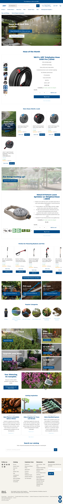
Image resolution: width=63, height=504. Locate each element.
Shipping (26, 473)
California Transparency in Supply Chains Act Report (39, 496)
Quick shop (21, 134)
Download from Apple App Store (31, 40)
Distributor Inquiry (28, 474)
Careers (14, 497)
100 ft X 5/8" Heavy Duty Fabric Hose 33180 (53, 126)
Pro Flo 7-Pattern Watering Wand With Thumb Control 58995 (21, 260)
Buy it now (47, 97)
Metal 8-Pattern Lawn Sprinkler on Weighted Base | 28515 (47, 197)
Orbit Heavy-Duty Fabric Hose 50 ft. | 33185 (23, 126)
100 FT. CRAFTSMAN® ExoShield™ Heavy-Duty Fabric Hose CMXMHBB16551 (8, 154)
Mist (24, 9)
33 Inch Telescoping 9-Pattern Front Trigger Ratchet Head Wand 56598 (34, 260)
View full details (46, 100)
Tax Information (28, 478)
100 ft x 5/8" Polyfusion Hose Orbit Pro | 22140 (47, 58)
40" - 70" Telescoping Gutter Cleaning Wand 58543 (7, 260)
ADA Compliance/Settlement (7, 497)
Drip (38, 9)
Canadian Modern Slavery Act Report (22, 496)
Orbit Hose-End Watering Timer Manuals (39, 484)
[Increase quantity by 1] (44, 92)
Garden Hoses (10, 9)
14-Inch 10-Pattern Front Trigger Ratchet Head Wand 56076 (47, 260)
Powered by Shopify (5, 500)
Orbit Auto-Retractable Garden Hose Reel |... (20, 492)
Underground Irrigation (46, 9)
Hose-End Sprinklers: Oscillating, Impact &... (38, 491)
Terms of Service (11, 496)
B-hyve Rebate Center (41, 472)
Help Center (27, 469)
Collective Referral (28, 476)
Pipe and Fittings (5, 13)
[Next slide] (5, 95)
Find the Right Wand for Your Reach (31, 277)
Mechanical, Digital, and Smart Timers (10, 387)
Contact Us (27, 464)
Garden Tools (31, 9)
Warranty (38, 474)
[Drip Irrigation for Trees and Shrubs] (31, 406)
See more (31, 437)
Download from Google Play (31, 35)
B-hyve (3, 9)
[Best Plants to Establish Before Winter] (11, 406)
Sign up (51, 473)
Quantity (35, 89)
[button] (55, 5)
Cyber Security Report (54, 496)
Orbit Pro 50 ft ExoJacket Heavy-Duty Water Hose (38, 126)
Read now (10, 433)
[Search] (38, 5)
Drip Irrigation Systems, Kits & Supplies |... (19, 491)
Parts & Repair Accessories (18, 13)
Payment (27, 471)
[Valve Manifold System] (51, 406)
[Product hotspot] (47, 379)
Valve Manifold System (51, 417)
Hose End (18, 9)
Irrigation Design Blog (40, 467)
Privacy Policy (4, 496)
